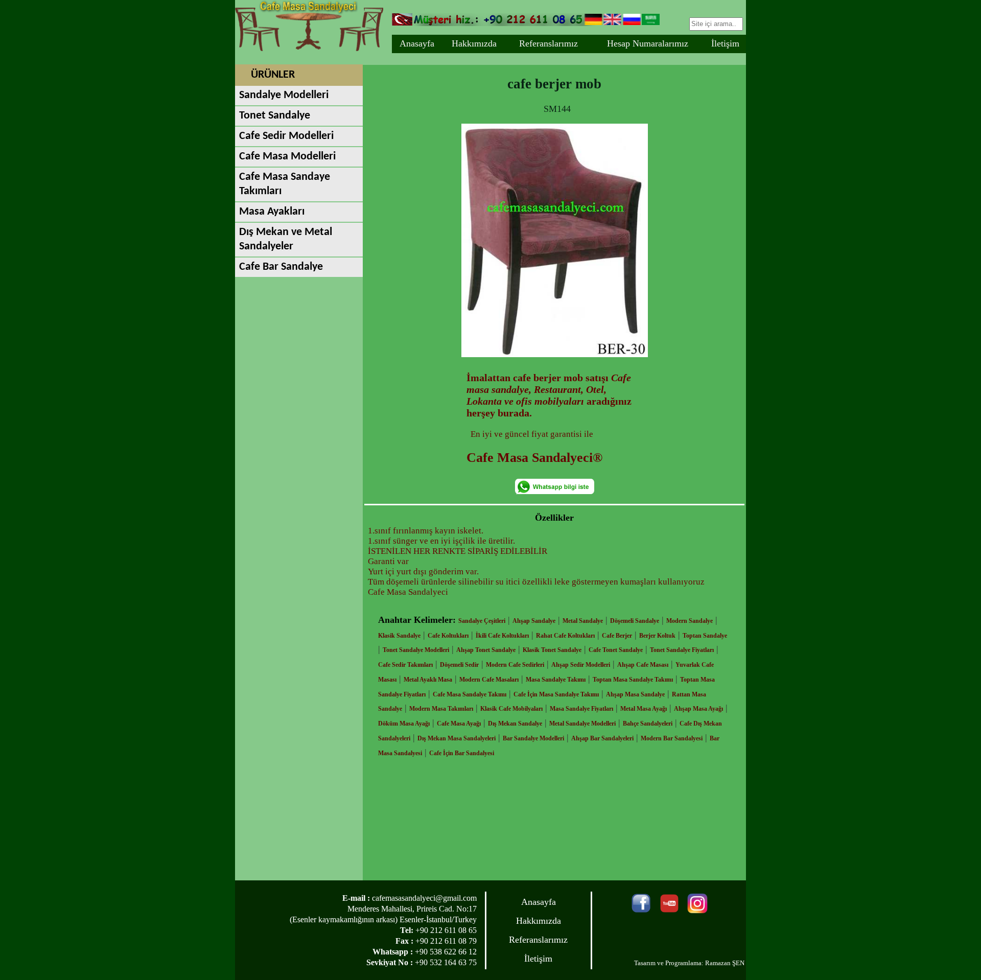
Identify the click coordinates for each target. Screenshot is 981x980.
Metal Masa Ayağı (643, 708)
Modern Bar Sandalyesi (672, 738)
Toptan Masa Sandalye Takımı (633, 679)
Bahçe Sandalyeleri (647, 723)
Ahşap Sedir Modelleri (580, 664)
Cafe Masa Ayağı (459, 723)
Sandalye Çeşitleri (481, 620)
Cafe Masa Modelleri (287, 156)
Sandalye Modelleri (284, 95)
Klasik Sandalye (399, 635)
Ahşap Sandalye (533, 620)
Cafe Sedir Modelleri (286, 136)
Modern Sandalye (689, 620)
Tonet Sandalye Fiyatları (682, 650)
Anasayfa (417, 43)
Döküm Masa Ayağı (404, 723)
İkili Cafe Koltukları (502, 635)
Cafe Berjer (617, 635)
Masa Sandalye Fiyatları (581, 708)
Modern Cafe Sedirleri (515, 664)
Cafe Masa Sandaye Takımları (284, 184)
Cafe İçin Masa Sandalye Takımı (556, 694)
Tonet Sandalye (274, 116)
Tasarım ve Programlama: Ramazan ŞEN (689, 963)
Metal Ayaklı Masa (428, 679)
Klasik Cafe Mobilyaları (511, 708)
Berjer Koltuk (657, 635)
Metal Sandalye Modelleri (582, 723)
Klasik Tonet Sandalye (552, 650)
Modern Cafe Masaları (489, 679)
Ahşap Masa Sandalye (635, 694)
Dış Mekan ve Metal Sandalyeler (285, 239)
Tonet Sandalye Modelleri (416, 650)
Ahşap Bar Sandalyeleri (602, 738)
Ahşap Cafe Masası (642, 664)
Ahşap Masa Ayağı (698, 708)
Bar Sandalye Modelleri (533, 738)
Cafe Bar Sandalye (281, 267)
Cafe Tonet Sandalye (616, 650)
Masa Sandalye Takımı (556, 679)
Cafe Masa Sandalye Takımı (469, 694)
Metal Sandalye (583, 620)
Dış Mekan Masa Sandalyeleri (456, 738)
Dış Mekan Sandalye (515, 723)
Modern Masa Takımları (441, 708)
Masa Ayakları (272, 212)
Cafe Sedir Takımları (405, 664)
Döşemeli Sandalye (634, 620)
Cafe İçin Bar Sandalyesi (461, 753)
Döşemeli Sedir (459, 664)
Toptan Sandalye (705, 635)
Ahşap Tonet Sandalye (486, 650)
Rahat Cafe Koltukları (565, 635)
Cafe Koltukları (448, 635)
